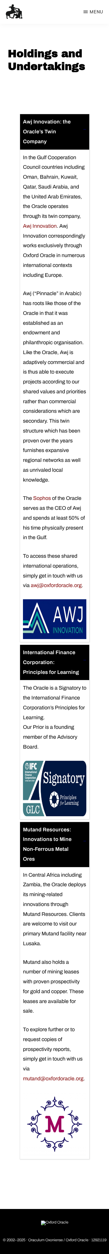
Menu (96, 12)
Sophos (42, 498)
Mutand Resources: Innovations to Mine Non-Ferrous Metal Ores (47, 844)
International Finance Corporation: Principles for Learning (51, 662)
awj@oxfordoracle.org (56, 585)
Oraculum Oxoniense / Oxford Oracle (58, 1240)
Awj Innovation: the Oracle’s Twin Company (47, 131)
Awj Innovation (40, 226)
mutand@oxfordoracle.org (53, 1078)
